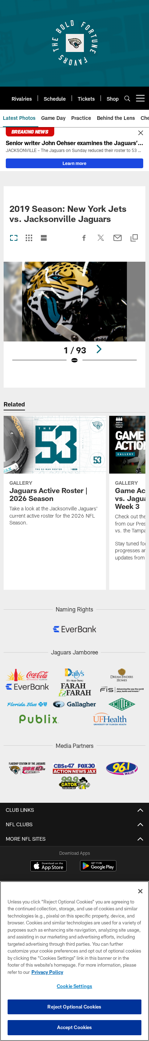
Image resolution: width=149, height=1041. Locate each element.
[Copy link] (134, 238)
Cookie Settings (74, 986)
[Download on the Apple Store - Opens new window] (48, 867)
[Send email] (117, 241)
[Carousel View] (14, 238)
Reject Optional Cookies (74, 1007)
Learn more (74, 163)
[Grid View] (29, 238)
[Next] (98, 349)
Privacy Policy (47, 972)
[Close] (140, 133)
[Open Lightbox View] (75, 317)
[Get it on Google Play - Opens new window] (98, 869)
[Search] (127, 98)
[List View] (44, 238)
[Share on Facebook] (84, 241)
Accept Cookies (74, 1027)
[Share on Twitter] (100, 241)
